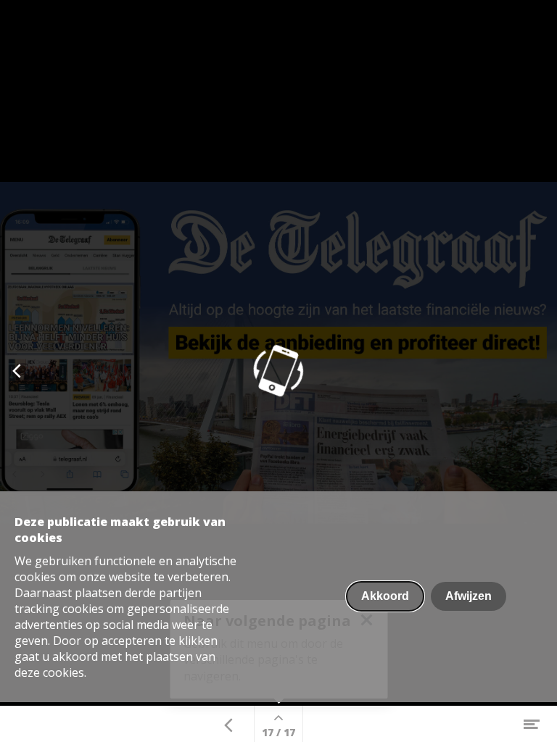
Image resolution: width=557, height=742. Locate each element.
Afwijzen (468, 596)
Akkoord (385, 596)
